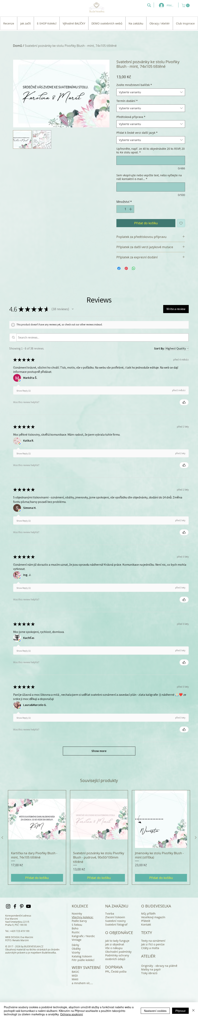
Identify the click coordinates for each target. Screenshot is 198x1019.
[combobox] (150, 92)
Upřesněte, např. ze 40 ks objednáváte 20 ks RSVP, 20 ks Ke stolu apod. (150, 150)
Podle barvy (79, 921)
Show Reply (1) (23, 390)
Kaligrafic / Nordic (83, 936)
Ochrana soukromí (71, 1014)
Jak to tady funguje (117, 941)
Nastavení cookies (155, 1011)
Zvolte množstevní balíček (134, 85)
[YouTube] (28, 906)
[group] (99, 837)
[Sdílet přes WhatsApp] (133, 268)
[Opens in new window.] (19, 380)
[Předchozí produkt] (2, 837)
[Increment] (131, 209)
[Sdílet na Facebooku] (119, 268)
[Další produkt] (195, 837)
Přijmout (180, 1011)
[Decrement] (119, 209)
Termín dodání (127, 101)
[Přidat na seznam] (181, 223)
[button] (186, 5)
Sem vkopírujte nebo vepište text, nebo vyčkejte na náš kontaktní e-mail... (149, 177)
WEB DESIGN (12, 937)
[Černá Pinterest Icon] (22, 906)
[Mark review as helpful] (184, 402)
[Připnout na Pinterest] (126, 268)
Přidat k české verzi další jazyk (137, 132)
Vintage (76, 940)
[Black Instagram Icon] (8, 906)
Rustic (76, 932)
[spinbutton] (125, 209)
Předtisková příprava (130, 117)
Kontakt (146, 924)
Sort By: (159, 348)
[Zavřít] (193, 1010)
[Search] (149, 5)
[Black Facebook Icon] (15, 906)
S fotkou (77, 925)
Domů (17, 46)
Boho (75, 928)
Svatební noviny (115, 921)
